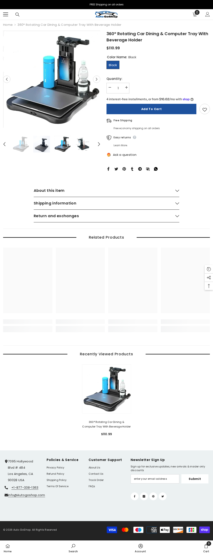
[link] (27, 321)
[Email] (148, 168)
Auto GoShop (22, 529)
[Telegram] (140, 168)
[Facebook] (108, 168)
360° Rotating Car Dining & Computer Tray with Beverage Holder (106, 424)
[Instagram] (144, 496)
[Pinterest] (124, 168)
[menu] (5, 14)
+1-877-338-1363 (24, 487)
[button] (6, 79)
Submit (195, 479)
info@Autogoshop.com (26, 495)
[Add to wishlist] (204, 109)
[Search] (17, 14)
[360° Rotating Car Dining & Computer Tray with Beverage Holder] (106, 389)
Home (8, 24)
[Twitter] (116, 168)
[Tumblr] (132, 168)
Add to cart (151, 109)
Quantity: (114, 79)
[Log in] (207, 14)
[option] (51, 79)
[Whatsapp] (156, 168)
